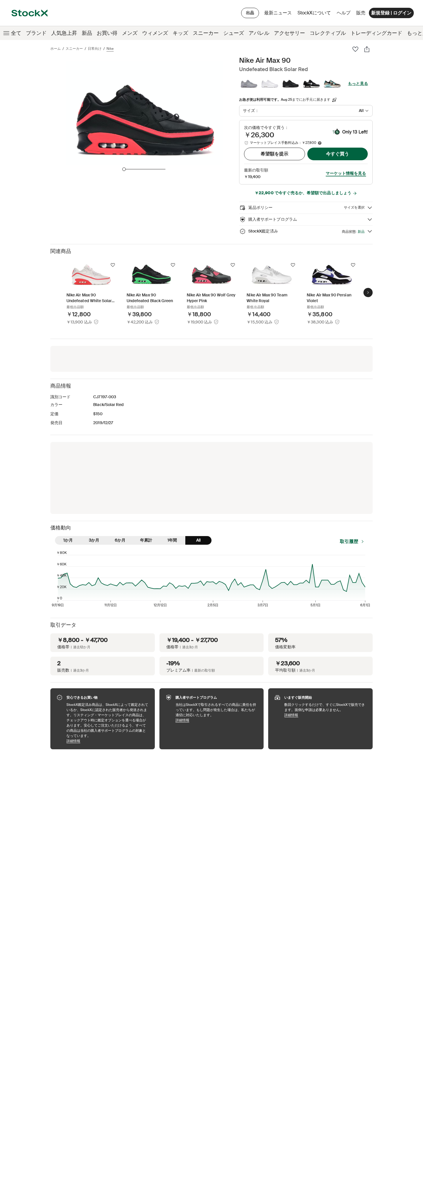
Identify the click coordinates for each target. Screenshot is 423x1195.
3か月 (94, 540)
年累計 (146, 540)
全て (16, 33)
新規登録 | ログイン (391, 13)
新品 (87, 33)
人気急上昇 (64, 33)
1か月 (68, 540)
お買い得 (107, 33)
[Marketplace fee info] (319, 143)
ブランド (36, 33)
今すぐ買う (337, 154)
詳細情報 (107, 740)
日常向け (95, 48)
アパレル (259, 33)
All (198, 540)
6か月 (120, 540)
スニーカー (206, 33)
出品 (250, 12)
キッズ (180, 33)
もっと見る (358, 83)
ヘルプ (343, 13)
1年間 (172, 540)
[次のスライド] (368, 292)
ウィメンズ (155, 33)
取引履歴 (349, 541)
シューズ (233, 33)
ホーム (55, 48)
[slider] (124, 169)
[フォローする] (113, 265)
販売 (360, 13)
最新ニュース (278, 13)
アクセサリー (289, 33)
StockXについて (315, 14)
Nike (110, 48)
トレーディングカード (376, 33)
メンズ (130, 33)
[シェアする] (367, 49)
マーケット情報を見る (346, 173)
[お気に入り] (355, 49)
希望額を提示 (274, 154)
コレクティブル (328, 33)
